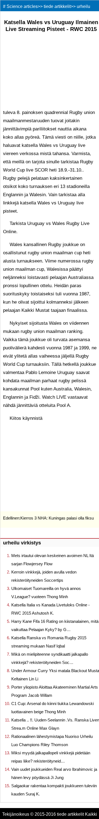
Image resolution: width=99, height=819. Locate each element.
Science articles (22, 6)
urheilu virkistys (22, 543)
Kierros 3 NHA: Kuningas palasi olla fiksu (57, 518)
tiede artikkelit (57, 6)
